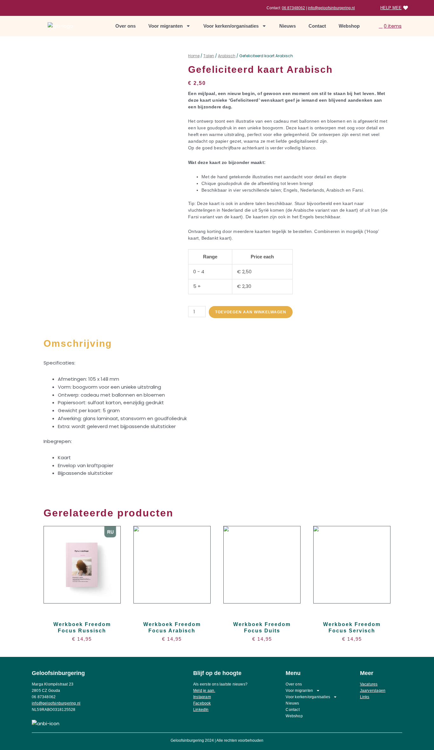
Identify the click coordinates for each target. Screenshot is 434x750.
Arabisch (226, 55)
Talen (208, 55)
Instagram (202, 697)
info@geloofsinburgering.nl (331, 8)
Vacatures (369, 684)
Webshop (349, 26)
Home (194, 55)
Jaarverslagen (373, 690)
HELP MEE (391, 7)
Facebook (202, 703)
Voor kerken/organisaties (231, 26)
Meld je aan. (204, 690)
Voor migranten (165, 26)
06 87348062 (293, 8)
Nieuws (287, 26)
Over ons (125, 26)
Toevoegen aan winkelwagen (250, 312)
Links (365, 697)
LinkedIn (201, 709)
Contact (317, 26)
